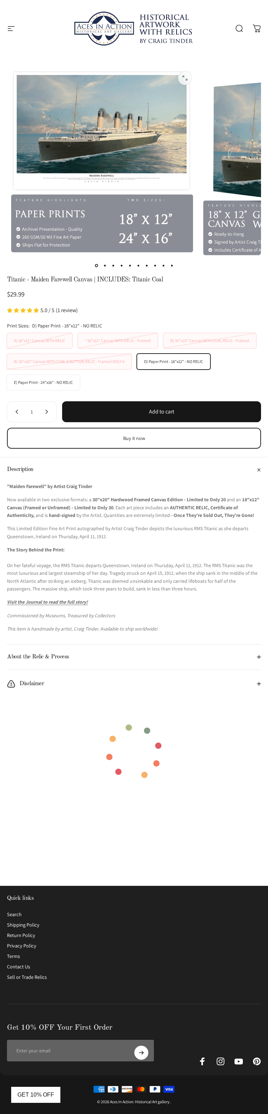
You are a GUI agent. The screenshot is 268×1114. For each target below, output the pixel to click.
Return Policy (21, 935)
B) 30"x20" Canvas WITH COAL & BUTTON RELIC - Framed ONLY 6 (69, 361)
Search (14, 914)
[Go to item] (96, 265)
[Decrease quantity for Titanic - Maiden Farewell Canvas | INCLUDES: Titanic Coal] (15, 412)
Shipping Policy (23, 925)
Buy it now (134, 438)
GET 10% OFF (35, 1095)
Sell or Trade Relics (27, 977)
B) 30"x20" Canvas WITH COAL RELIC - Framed (209, 340)
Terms (13, 956)
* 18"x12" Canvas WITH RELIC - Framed (118, 340)
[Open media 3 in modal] (185, 78)
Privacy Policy (21, 946)
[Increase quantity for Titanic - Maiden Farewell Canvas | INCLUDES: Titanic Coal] (48, 412)
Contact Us (18, 967)
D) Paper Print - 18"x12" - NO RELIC (173, 361)
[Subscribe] (141, 1053)
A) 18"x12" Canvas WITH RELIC (39, 340)
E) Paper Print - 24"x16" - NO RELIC (43, 382)
